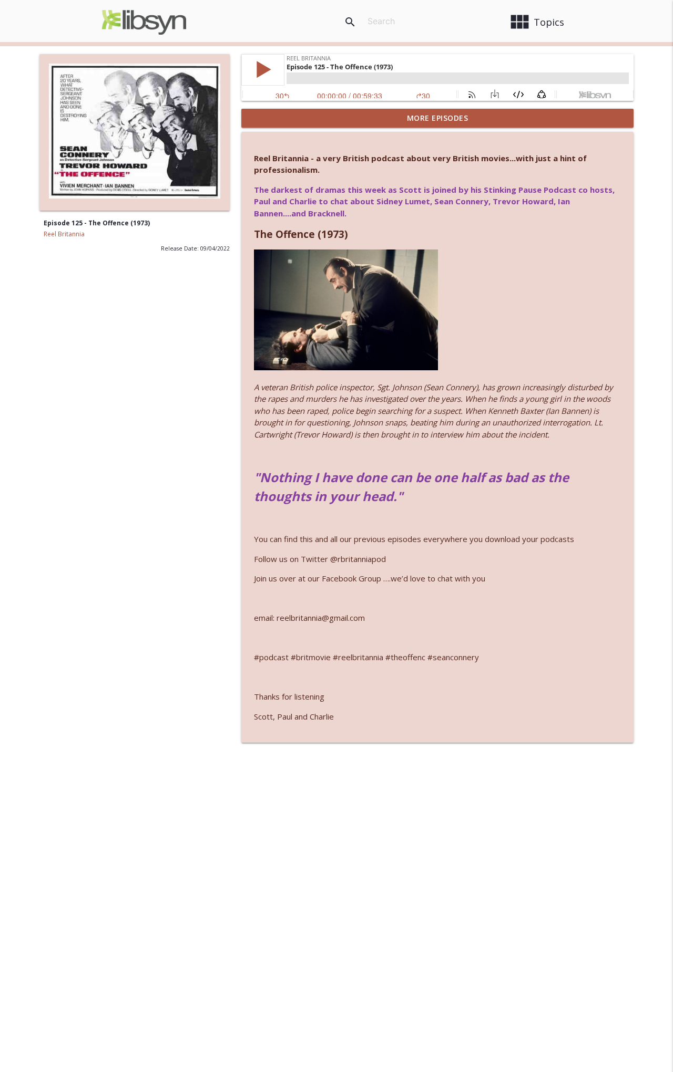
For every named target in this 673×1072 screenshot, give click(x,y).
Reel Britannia (64, 234)
